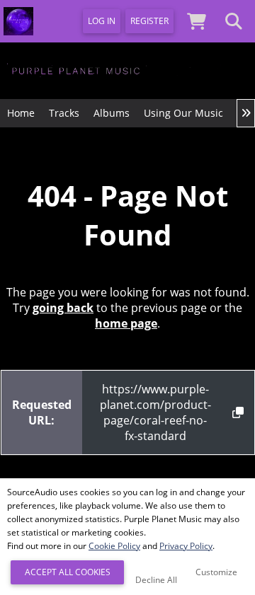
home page (126, 323)
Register (149, 21)
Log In (101, 21)
